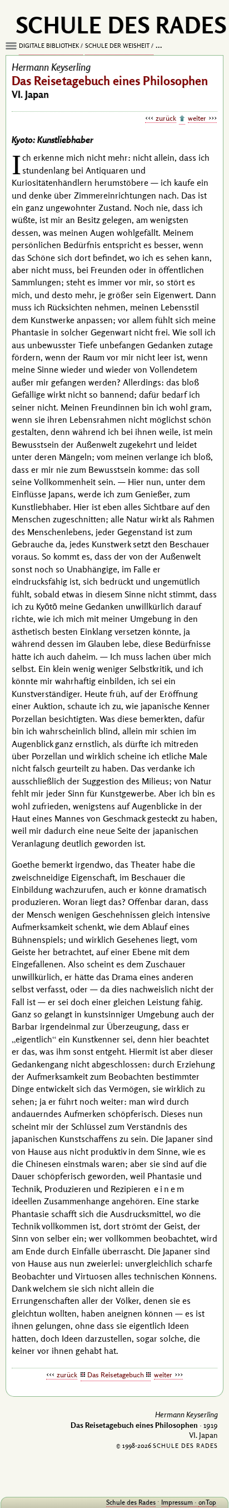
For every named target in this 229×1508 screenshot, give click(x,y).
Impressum (177, 1502)
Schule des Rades (131, 1502)
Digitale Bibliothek (49, 46)
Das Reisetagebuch (115, 1374)
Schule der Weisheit (117, 46)
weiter (197, 117)
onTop (207, 1502)
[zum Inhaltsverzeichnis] (182, 119)
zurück (166, 117)
